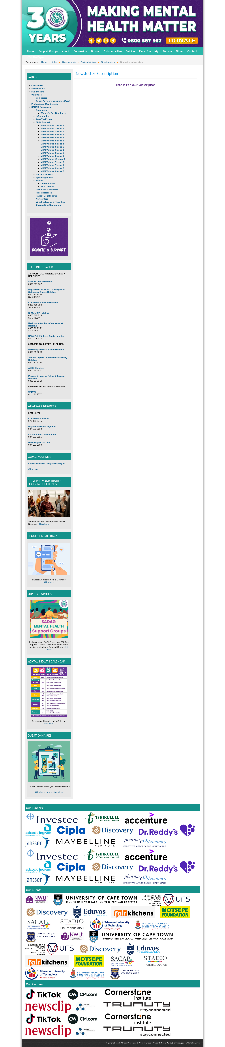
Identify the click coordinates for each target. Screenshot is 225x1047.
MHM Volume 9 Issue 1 (52, 150)
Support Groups (48, 51)
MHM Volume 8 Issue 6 (52, 147)
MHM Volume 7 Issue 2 (52, 125)
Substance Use (113, 51)
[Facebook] (92, 40)
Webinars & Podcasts (47, 189)
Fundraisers (37, 91)
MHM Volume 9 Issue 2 (52, 153)
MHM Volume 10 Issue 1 (53, 159)
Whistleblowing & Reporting (50, 202)
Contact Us (37, 85)
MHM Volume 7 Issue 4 (52, 128)
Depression (80, 51)
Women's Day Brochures (53, 113)
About (65, 51)
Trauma (167, 51)
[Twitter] (99, 40)
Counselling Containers (48, 205)
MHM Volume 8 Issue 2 (52, 137)
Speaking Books (44, 177)
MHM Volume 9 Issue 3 (52, 156)
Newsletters (42, 199)
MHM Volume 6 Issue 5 (52, 171)
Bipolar (95, 51)
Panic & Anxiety (149, 51)
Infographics (42, 116)
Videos (39, 180)
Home (30, 51)
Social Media (38, 88)
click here (49, 723)
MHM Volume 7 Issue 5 (52, 131)
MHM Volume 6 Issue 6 (52, 168)
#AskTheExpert (36, 57)
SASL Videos (47, 186)
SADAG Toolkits (44, 174)
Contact (192, 51)
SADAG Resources (41, 107)
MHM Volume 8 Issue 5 (52, 144)
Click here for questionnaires (49, 792)
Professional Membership (44, 104)
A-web (197, 1042)
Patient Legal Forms (46, 196)
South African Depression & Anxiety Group (133, 1042)
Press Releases (44, 192)
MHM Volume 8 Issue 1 (52, 134)
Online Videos (48, 183)
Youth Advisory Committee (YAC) (53, 101)
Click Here (33, 469)
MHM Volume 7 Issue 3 (52, 162)
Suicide (130, 51)
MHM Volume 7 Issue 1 (52, 165)
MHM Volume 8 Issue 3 (52, 140)
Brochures (41, 110)
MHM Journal (43, 122)
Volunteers (37, 95)
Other (179, 51)
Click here (44, 524)
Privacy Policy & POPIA (162, 1042)
